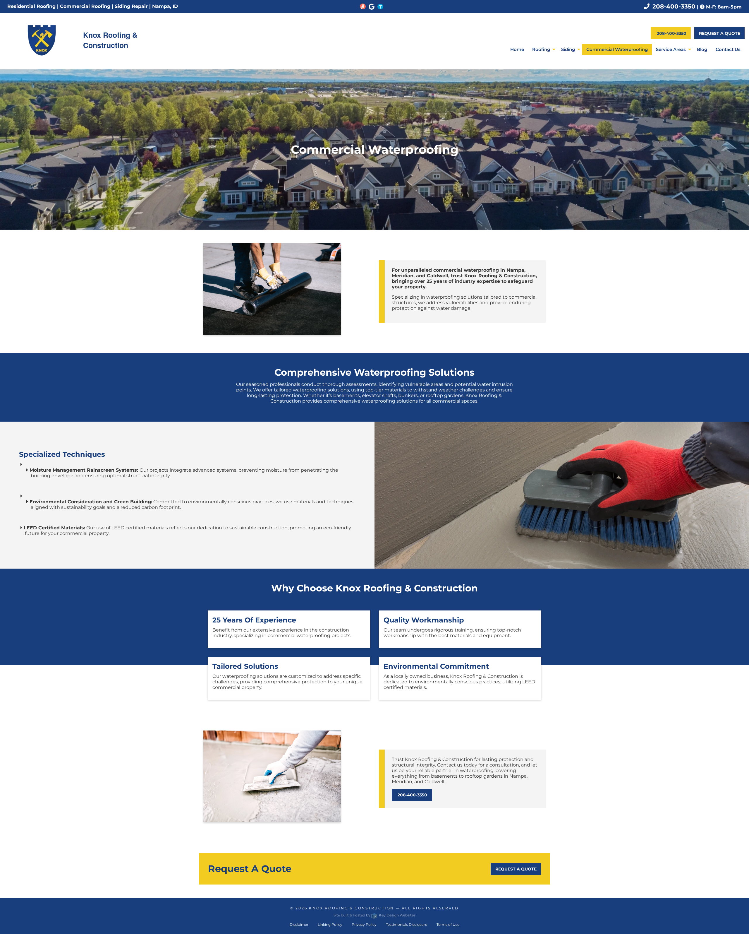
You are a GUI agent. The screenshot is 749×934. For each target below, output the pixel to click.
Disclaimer (299, 924)
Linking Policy (330, 924)
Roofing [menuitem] (541, 49)
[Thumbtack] (380, 6)
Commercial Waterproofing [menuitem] (617, 49)
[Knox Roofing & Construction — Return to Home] (41, 40)
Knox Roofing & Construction (351, 908)
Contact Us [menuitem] (728, 49)
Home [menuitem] (517, 49)
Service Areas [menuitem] (671, 49)
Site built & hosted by (374, 915)
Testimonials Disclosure (406, 924)
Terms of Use (448, 924)
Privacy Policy (364, 924)
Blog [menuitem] (702, 49)
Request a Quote (719, 33)
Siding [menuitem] (568, 49)
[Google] (371, 6)
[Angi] (363, 6)
